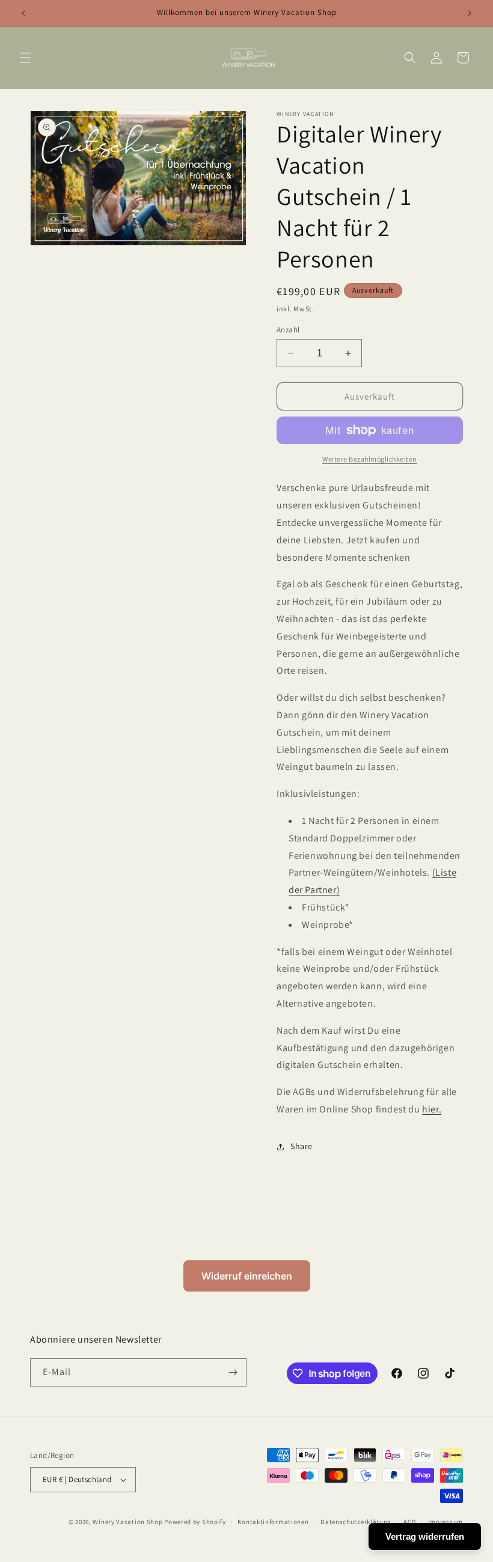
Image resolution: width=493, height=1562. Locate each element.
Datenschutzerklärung (355, 1522)
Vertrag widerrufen (424, 1536)
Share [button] (301, 1146)
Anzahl (288, 330)
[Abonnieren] (232, 1372)
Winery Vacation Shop (127, 1522)
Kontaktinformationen (272, 1522)
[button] (25, 57)
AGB (409, 1522)
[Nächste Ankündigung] (469, 13)
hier (430, 1109)
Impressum (445, 1522)
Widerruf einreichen (246, 1276)
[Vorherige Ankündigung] (23, 13)
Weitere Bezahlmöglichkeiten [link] (369, 458)
